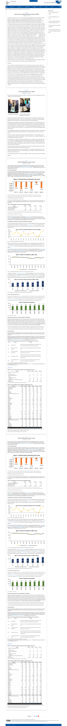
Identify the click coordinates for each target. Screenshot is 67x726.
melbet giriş (9, 63)
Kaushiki (24, 15)
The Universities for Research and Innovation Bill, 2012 (26, 74)
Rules (26, 28)
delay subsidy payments (38, 323)
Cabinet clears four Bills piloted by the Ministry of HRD (26, 14)
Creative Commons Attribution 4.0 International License (28, 719)
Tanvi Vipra (24, 163)
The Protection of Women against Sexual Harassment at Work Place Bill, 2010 (20, 59)
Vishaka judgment (20, 67)
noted (35, 251)
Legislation (26, 12)
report (9, 27)
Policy (26, 160)
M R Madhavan (24, 93)
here (18, 17)
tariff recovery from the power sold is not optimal (32, 324)
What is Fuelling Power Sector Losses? (26, 162)
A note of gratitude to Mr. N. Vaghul (27, 91)
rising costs (41, 200)
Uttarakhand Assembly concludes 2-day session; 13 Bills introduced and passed (54, 31)
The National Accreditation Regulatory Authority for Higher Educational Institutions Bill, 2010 (23, 43)
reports (34, 78)
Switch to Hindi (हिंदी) (33, 0)
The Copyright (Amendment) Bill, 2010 (36, 24)
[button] (7, 7)
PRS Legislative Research (14, 719)
